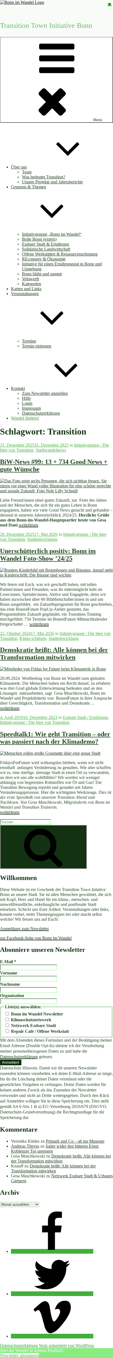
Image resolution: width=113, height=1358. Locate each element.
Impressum (31, 408)
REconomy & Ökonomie (44, 259)
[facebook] (52, 1251)
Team (27, 172)
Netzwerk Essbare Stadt (33, 1025)
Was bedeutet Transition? (43, 177)
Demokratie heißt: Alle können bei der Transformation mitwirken (54, 653)
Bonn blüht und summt (42, 273)
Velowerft (30, 278)
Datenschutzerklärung (41, 413)
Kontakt (18, 388)
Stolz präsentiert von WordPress (66, 1345)
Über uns (19, 167)
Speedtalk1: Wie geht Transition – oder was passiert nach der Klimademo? (55, 737)
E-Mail (8, 961)
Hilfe (26, 398)
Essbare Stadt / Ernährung (85, 717)
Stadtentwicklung (42, 539)
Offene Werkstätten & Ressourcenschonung (60, 254)
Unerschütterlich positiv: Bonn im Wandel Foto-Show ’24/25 (48, 554)
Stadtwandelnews (51, 450)
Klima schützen (32, 638)
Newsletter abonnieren (19, 1355)
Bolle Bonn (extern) (39, 239)
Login (27, 403)
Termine (29, 341)
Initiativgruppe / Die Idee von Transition (34, 722)
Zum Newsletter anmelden (45, 393)
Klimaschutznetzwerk (30, 1019)
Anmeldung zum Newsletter (24, 928)
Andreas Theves (25, 1146)
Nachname (10, 984)
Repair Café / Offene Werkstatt (39, 1031)
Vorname (8, 973)
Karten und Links (26, 288)
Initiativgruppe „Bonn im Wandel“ (51, 234)
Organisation (12, 995)
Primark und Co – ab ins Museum (75, 1141)
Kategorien (31, 283)
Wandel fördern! (25, 418)
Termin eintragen (36, 346)
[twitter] (52, 1293)
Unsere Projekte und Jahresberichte (52, 182)
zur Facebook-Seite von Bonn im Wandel (36, 938)
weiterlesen (28, 525)
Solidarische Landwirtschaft (46, 249)
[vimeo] (52, 1336)
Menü (97, 120)
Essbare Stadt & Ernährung (45, 244)
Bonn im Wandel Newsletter (36, 1014)
